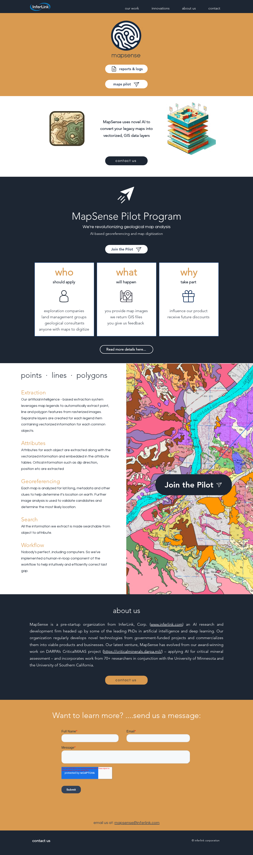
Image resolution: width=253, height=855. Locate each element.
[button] (128, 8)
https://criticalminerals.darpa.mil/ (133, 651)
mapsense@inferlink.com (137, 823)
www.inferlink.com (166, 624)
